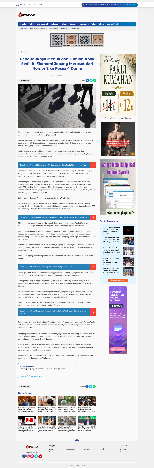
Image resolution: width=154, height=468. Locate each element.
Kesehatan (84, 24)
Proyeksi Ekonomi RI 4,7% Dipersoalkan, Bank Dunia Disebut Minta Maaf (58, 165)
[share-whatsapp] (94, 80)
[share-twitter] (91, 80)
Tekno (93, 24)
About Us (123, 449)
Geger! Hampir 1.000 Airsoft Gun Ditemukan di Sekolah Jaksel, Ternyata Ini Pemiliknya (111, 260)
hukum (64, 24)
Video (24, 29)
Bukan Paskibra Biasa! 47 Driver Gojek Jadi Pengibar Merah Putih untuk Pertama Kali (111, 250)
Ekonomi (73, 24)
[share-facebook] (87, 80)
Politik (31, 24)
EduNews (35, 29)
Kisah (44, 29)
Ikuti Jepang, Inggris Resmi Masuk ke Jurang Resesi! (42, 369)
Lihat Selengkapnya (117, 280)
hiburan (65, 29)
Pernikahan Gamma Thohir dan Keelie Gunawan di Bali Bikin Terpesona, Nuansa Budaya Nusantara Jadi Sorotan (111, 271)
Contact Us (123, 452)
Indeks (23, 24)
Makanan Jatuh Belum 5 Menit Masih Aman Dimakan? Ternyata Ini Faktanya (111, 5)
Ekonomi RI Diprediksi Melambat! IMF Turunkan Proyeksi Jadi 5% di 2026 (58, 217)
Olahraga (54, 24)
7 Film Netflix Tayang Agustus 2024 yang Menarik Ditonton (111, 229)
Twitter (37, 459)
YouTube (41, 459)
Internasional (42, 24)
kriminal (76, 29)
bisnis (101, 24)
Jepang (21, 132)
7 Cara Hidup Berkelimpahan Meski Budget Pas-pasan (51, 267)
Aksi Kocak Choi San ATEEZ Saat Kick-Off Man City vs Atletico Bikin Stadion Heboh (111, 240)
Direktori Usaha (113, 24)
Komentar (25, 80)
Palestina (54, 29)
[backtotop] (77, 441)
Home (22, 5)
